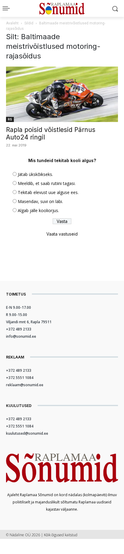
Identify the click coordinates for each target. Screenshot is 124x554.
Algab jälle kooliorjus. (38, 210)
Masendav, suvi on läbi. (40, 201)
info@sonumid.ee (21, 336)
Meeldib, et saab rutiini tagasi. (47, 183)
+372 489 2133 (18, 329)
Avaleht (12, 23)
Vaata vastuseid (62, 233)
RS (10, 119)
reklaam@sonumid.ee (24, 384)
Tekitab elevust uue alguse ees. (48, 192)
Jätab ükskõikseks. (35, 174)
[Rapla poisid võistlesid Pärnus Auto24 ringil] (62, 94)
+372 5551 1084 (19, 377)
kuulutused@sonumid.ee (27, 433)
